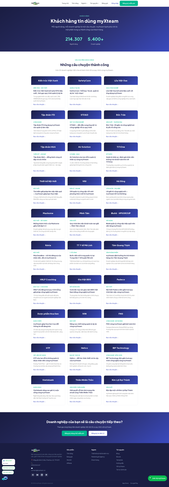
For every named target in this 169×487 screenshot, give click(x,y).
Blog (118, 453)
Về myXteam (120, 466)
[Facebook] (33, 475)
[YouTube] (37, 475)
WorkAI (69, 460)
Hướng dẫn (120, 463)
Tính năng (75, 3)
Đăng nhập (115, 3)
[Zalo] (46, 475)
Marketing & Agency (98, 457)
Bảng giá (105, 3)
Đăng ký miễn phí (129, 3)
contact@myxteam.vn (38, 470)
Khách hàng (95, 460)
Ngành (84, 3)
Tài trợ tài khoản (121, 469)
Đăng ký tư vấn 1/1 (97, 433)
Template (119, 460)
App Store (125, 483)
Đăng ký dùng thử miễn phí (74, 433)
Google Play (134, 483)
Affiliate (69, 463)
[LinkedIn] (42, 475)
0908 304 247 (35, 465)
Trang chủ (65, 3)
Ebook (118, 457)
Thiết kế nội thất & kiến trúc (100, 453)
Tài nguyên (94, 3)
